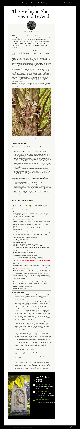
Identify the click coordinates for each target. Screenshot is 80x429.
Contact (67, 3)
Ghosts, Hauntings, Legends (45, 384)
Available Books (57, 3)
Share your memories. (24, 268)
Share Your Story (42, 400)
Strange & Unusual (42, 391)
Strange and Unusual (29, 3)
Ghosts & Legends (44, 3)
